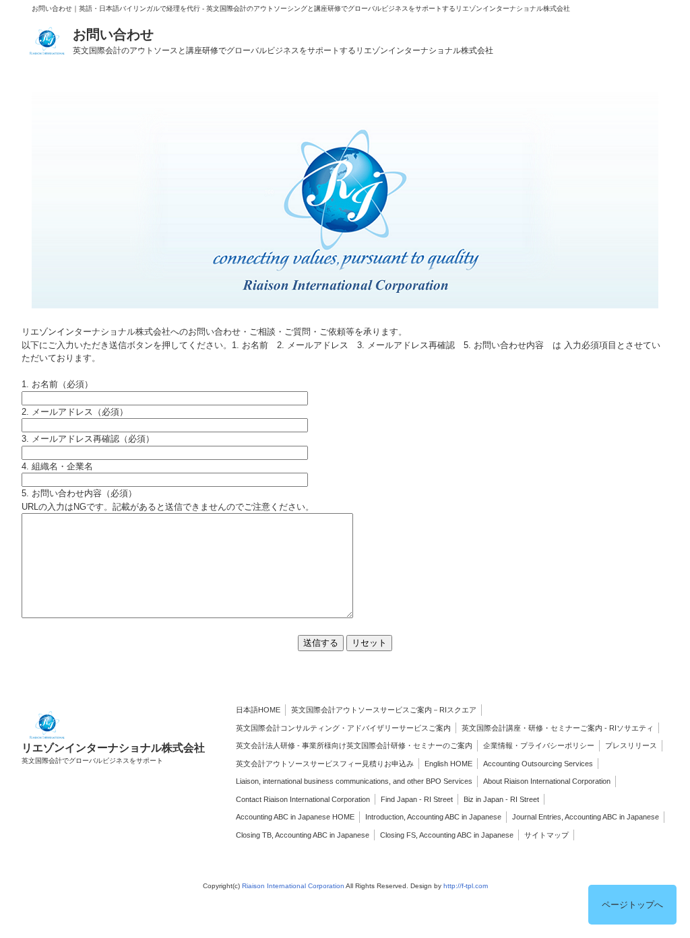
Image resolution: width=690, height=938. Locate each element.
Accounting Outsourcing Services (538, 764)
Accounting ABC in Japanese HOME (295, 817)
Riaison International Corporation (293, 886)
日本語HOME (258, 710)
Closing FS (398, 835)
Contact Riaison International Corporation (303, 799)
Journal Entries (536, 817)
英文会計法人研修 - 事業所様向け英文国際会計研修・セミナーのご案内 (354, 745)
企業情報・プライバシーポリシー (538, 745)
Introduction (384, 817)
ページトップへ (632, 905)
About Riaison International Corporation (546, 781)
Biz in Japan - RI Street (501, 799)
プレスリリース (631, 745)
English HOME (448, 764)
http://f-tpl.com (465, 886)
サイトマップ (546, 835)
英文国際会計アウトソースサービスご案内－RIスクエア (383, 710)
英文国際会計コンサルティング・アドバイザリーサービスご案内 (343, 728)
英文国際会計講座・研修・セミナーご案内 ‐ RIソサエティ (558, 728)
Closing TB (254, 835)
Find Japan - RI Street (417, 799)
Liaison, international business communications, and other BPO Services (354, 781)
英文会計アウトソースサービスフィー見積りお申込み (325, 764)
